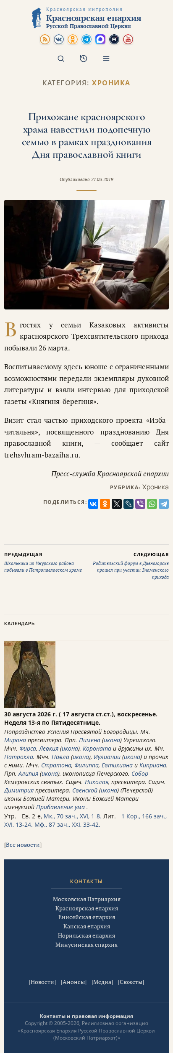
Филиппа (86, 765)
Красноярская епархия (86, 908)
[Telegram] (164, 504)
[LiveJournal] (128, 504)
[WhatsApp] (152, 504)
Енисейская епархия (86, 917)
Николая (96, 782)
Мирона (15, 740)
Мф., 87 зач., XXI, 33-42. (67, 824)
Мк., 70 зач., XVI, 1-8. (73, 816)
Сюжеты (131, 982)
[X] (117, 504)
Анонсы (74, 982)
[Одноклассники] (105, 504)
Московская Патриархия (87, 899)
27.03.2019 (102, 179)
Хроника (111, 83)
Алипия (28, 773)
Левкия (48, 748)
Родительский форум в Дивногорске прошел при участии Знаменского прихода (131, 565)
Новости (42, 982)
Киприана (152, 765)
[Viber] (140, 504)
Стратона (56, 765)
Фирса (27, 748)
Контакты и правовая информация (86, 1016)
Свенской (84, 790)
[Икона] (29, 706)
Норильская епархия (86, 935)
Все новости (23, 845)
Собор (139, 773)
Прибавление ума (60, 807)
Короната (97, 748)
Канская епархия (86, 926)
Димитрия (19, 790)
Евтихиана (117, 765)
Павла (60, 757)
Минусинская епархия (86, 944)
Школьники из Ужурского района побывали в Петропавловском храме (43, 562)
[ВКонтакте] (93, 504)
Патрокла (18, 757)
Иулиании (107, 757)
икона (112, 740)
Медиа (102, 982)
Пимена (89, 740)
